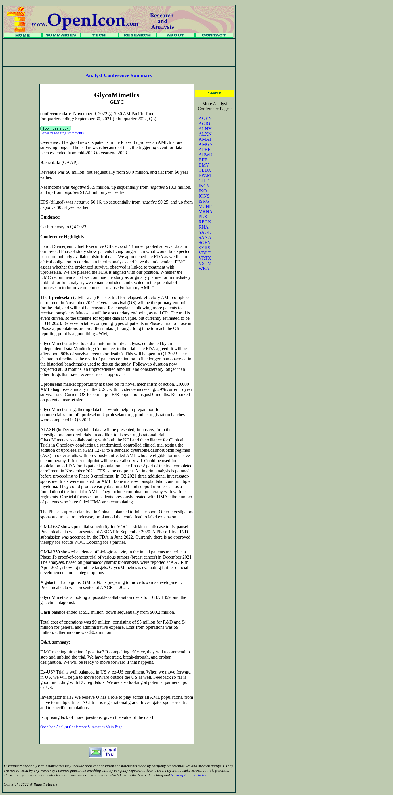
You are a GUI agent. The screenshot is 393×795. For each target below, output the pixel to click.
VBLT (205, 252)
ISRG (204, 201)
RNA (204, 227)
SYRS (204, 247)
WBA (204, 268)
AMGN (206, 144)
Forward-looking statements (62, 133)
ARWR (205, 154)
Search (215, 93)
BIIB (203, 159)
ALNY (205, 128)
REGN (205, 221)
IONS (204, 196)
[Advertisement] (119, 53)
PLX (203, 216)
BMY (204, 165)
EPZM (205, 175)
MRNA (206, 211)
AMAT (205, 139)
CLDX (205, 170)
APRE (205, 149)
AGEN (205, 118)
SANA (205, 237)
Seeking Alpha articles (188, 775)
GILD (204, 180)
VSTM (205, 263)
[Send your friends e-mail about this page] (103, 756)
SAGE (205, 232)
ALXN (205, 134)
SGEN (205, 242)
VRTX (205, 258)
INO (203, 190)
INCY (204, 185)
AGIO (204, 123)
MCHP (205, 206)
